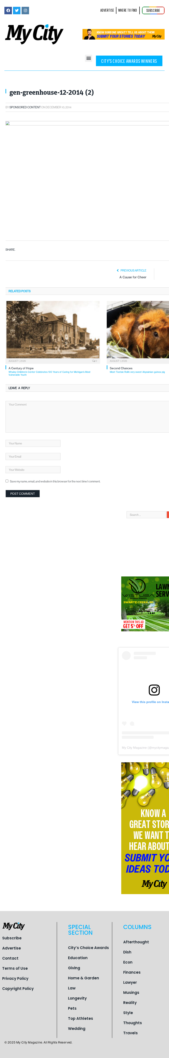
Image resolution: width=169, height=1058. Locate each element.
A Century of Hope (49, 371)
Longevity (77, 998)
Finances (132, 972)
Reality (130, 1002)
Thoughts (132, 1022)
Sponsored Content (25, 107)
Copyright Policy (18, 988)
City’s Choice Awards (88, 947)
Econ (127, 962)
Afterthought (136, 942)
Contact (10, 958)
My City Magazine (134, 747)
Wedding (76, 1028)
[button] (88, 58)
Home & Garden (83, 978)
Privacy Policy (15, 978)
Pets (72, 1008)
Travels (130, 1033)
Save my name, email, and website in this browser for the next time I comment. (55, 481)
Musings (131, 992)
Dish (127, 952)
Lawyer (130, 982)
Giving (74, 968)
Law (71, 988)
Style (128, 1012)
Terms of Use (15, 968)
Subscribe (12, 938)
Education (78, 957)
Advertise (11, 948)
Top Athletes (80, 1018)
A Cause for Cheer (132, 277)
